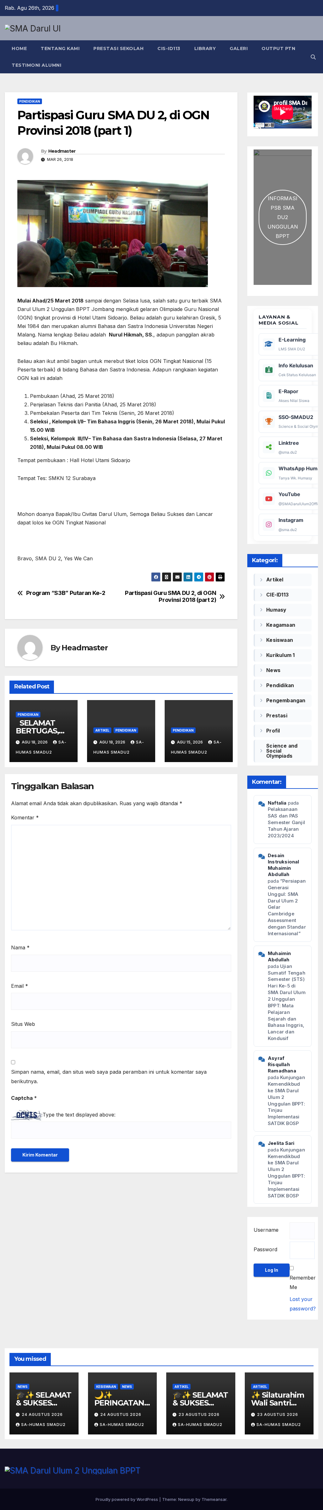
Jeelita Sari (281, 1143)
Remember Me (303, 1282)
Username (266, 1230)
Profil (273, 731)
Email (19, 986)
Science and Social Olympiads (281, 751)
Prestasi (276, 716)
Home (19, 48)
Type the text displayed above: (79, 1114)
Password (265, 1249)
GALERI (239, 48)
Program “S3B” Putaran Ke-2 (65, 593)
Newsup (186, 1499)
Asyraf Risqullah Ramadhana (282, 1064)
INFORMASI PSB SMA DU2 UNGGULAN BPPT (282, 217)
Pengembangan (285, 701)
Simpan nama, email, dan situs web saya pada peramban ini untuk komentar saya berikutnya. (109, 1076)
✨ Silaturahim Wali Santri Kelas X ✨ (277, 1402)
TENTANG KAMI (60, 48)
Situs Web (23, 1024)
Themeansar (214, 1499)
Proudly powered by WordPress (127, 1499)
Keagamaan (280, 625)
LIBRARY (205, 48)
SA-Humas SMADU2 (43, 1424)
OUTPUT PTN (278, 48)
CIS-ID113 (168, 48)
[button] (313, 57)
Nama (20, 947)
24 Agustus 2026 (42, 1414)
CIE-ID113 (277, 595)
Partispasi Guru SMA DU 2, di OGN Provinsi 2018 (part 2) (170, 596)
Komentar (25, 817)
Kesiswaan (279, 640)
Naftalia (277, 803)
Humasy (276, 610)
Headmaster (62, 151)
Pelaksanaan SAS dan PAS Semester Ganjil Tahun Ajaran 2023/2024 (286, 822)
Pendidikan (29, 101)
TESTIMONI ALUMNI (36, 65)
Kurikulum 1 (280, 655)
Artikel (102, 730)
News (273, 670)
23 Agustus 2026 (199, 1414)
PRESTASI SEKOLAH (118, 48)
